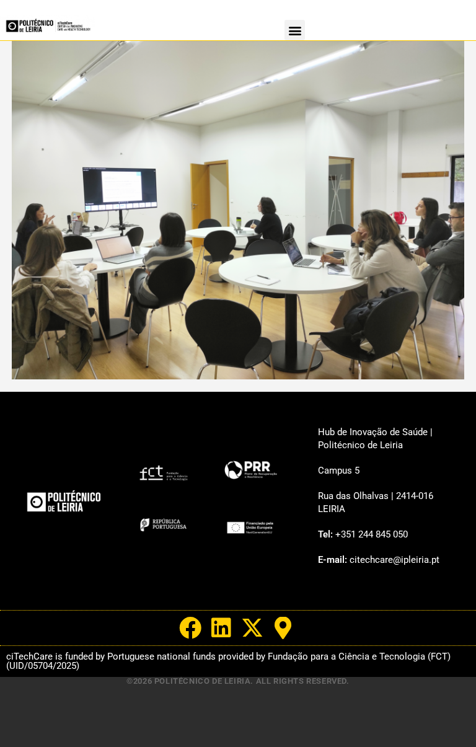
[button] (294, 30)
